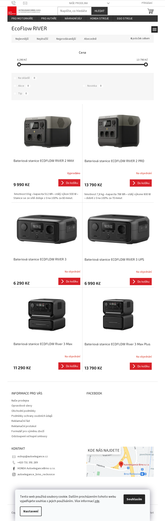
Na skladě (26, 78)
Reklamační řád (20, 421)
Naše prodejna (78, 3)
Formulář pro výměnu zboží (27, 431)
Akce (23, 86)
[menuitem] (22, 18)
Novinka (94, 86)
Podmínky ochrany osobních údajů (31, 416)
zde (97, 501)
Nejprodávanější (66, 39)
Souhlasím (134, 499)
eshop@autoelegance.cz (33, 456)
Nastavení (30, 511)
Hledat (99, 10)
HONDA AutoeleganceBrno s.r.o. (36, 468)
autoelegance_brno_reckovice (36, 474)
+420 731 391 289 (28, 463)
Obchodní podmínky (23, 411)
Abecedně (90, 39)
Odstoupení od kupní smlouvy (29, 436)
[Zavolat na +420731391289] (17, 3)
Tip (22, 94)
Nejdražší (42, 39)
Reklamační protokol (23, 426)
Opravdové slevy (21, 406)
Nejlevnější (22, 39)
